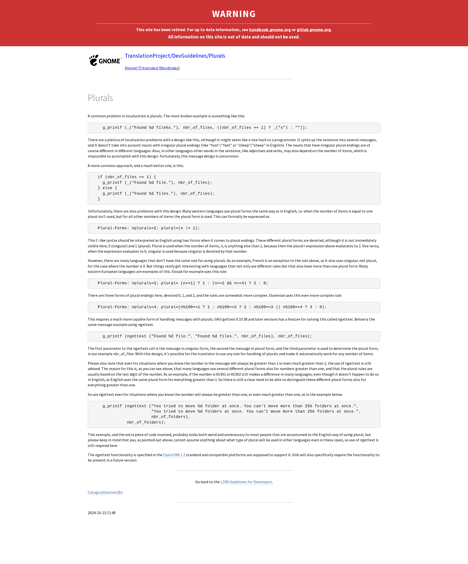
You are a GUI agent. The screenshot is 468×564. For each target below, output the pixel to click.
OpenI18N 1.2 (174, 454)
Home (131, 67)
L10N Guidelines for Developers (246, 481)
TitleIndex (148, 67)
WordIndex (169, 67)
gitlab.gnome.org (314, 29)
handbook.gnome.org (270, 29)
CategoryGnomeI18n (105, 492)
